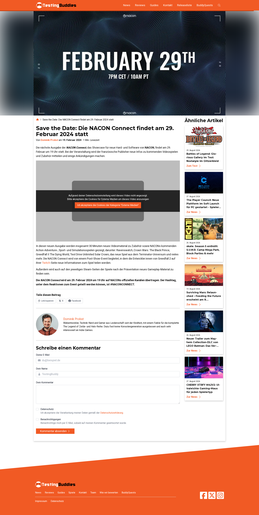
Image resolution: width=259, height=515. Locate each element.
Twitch (46, 262)
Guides (154, 5)
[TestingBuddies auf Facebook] (203, 496)
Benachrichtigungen (83, 421)
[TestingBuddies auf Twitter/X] (212, 496)
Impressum (41, 501)
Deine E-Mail (42, 354)
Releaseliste (184, 5)
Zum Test (191, 165)
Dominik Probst (49, 140)
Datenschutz (82, 411)
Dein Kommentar (44, 382)
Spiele (71, 492)
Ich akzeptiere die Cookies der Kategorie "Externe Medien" (108, 205)
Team (93, 492)
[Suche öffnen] (219, 5)
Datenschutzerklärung (111, 412)
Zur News (191, 212)
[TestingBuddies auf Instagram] (220, 496)
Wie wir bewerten (109, 492)
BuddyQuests (205, 5)
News (126, 5)
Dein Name (42, 368)
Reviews (140, 5)
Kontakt (167, 5)
